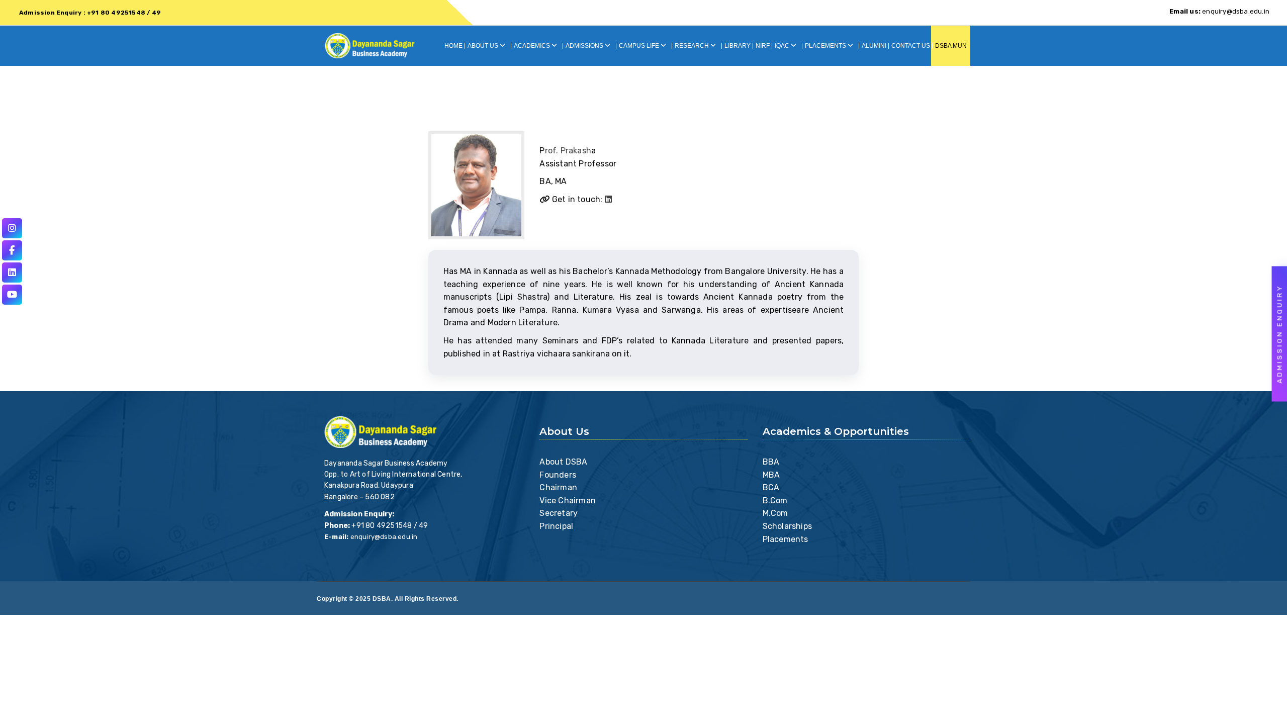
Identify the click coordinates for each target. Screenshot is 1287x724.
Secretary (558, 513)
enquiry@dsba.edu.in (1219, 11)
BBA (771, 462)
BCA (771, 487)
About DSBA (563, 462)
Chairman (558, 487)
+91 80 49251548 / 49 (389, 525)
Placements (785, 539)
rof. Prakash (568, 150)
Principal (556, 526)
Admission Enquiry (1279, 334)
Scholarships (787, 526)
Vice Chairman (567, 500)
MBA (771, 475)
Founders (557, 475)
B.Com (775, 500)
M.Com (775, 513)
